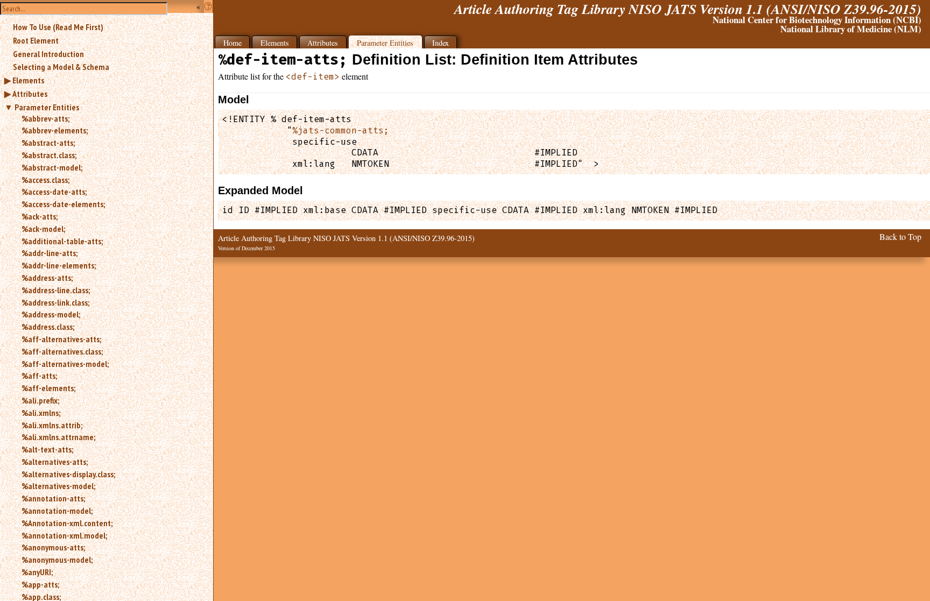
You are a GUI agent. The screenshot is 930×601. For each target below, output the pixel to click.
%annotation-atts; (53, 498)
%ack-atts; (40, 216)
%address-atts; (47, 277)
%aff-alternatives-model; (65, 363)
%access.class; (45, 179)
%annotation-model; (57, 510)
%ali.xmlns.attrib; (52, 425)
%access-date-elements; (63, 204)
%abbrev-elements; (55, 130)
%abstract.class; (49, 155)
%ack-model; (43, 228)
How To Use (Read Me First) (58, 27)
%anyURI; (37, 572)
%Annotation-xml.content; (67, 523)
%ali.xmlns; (41, 412)
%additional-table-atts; (62, 241)
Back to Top (900, 236)
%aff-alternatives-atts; (61, 339)
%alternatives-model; (58, 485)
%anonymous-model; (57, 559)
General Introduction (48, 53)
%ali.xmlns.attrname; (58, 437)
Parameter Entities (47, 107)
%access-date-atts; (54, 191)
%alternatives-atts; (55, 461)
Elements (28, 80)
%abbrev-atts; (45, 118)
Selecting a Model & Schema (61, 66)
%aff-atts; (39, 375)
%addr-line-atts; (50, 253)
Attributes (29, 93)
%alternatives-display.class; (68, 474)
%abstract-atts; (48, 142)
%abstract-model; (52, 167)
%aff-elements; (48, 388)
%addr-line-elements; (59, 265)
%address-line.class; (56, 290)
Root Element (36, 40)
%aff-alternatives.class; (62, 351)
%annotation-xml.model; (64, 535)
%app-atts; (40, 584)
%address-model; (51, 314)
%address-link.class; (55, 302)
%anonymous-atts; (53, 547)
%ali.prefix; (40, 400)
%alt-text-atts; (47, 449)
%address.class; (48, 326)
